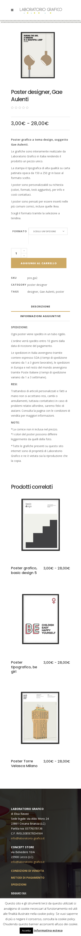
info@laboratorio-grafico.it (28, 838)
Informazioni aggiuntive (40, 316)
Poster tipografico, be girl (24, 667)
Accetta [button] (26, 930)
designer (32, 291)
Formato (19, 231)
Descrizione (40, 306)
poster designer (37, 285)
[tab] (40, 307)
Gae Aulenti (47, 291)
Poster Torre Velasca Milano (24, 763)
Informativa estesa (48, 930)
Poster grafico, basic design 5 (24, 570)
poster (60, 291)
